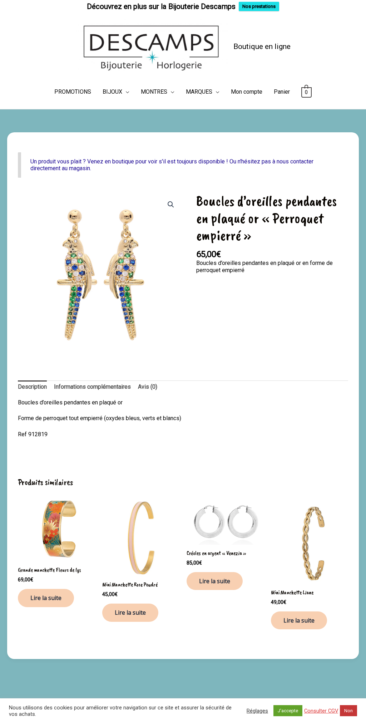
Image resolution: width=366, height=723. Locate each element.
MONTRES (154, 91)
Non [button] (348, 710)
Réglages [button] (257, 711)
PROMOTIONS (72, 91)
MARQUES (199, 91)
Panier (282, 91)
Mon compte (246, 91)
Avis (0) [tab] (147, 386)
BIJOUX (112, 91)
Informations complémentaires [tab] (92, 386)
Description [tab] (32, 386)
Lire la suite (45, 598)
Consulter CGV (321, 711)
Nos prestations (259, 6)
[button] (170, 204)
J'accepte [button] (288, 710)
